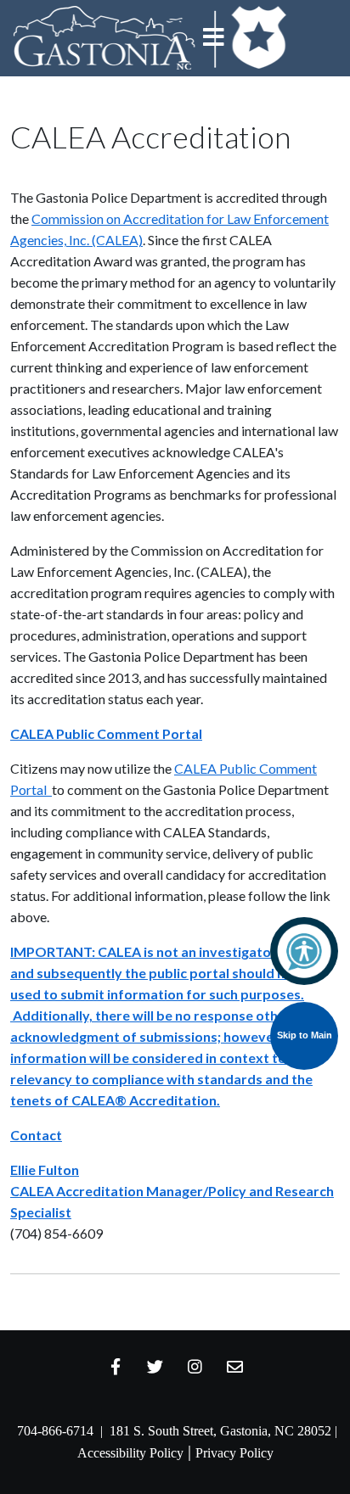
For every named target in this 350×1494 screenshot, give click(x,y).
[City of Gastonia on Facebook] (115, 1366)
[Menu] (214, 38)
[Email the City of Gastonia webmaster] (235, 1366)
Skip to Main (304, 1035)
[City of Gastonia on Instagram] (195, 1366)
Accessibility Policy (130, 1453)
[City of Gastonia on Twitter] (155, 1366)
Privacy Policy (234, 1453)
